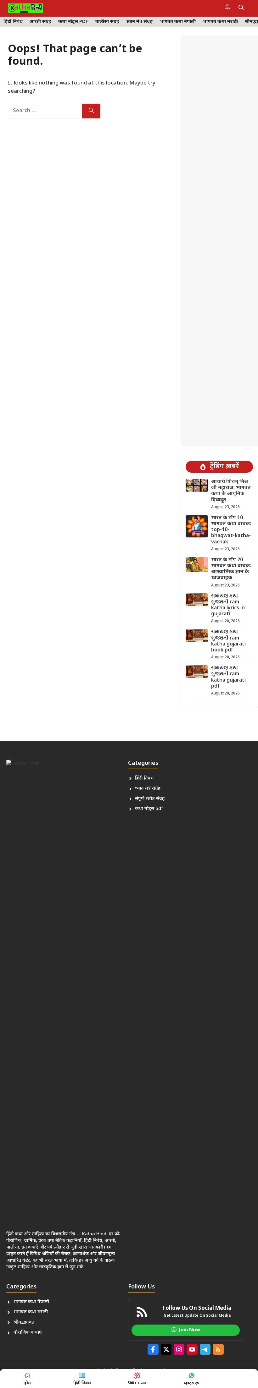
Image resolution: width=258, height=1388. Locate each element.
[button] (241, 8)
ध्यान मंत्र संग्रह (139, 22)
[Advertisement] (219, 240)
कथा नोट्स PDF (73, 22)
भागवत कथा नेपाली (178, 22)
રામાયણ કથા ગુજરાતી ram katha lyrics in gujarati (228, 605)
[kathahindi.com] (25, 8)
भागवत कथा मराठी (220, 22)
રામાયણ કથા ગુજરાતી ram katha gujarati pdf (228, 677)
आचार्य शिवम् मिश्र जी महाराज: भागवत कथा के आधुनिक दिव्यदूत (231, 491)
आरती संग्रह (40, 22)
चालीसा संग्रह (107, 22)
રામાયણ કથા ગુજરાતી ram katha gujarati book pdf (228, 641)
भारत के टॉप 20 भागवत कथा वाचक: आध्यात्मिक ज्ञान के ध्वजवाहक (231, 569)
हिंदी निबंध (13, 22)
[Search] (91, 111)
